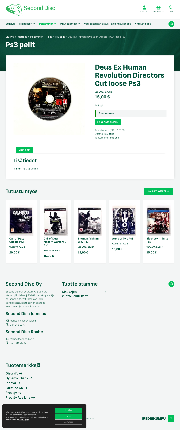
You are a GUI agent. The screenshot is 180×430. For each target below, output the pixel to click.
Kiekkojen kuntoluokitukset (75, 294)
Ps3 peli (114, 137)
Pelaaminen (46, 24)
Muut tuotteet (68, 24)
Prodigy (11, 393)
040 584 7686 (18, 343)
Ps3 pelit (60, 36)
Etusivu (10, 24)
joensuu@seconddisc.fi (23, 320)
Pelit (49, 36)
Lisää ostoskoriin (107, 122)
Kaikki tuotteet (157, 191)
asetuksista (24, 420)
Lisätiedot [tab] (25, 149)
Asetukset (68, 422)
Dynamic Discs (17, 378)
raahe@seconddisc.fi (22, 339)
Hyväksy (68, 410)
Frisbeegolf (25, 24)
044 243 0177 (17, 324)
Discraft (12, 373)
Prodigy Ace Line (18, 397)
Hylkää (68, 416)
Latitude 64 (14, 388)
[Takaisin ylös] (171, 418)
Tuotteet (22, 36)
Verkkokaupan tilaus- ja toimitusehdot (107, 24)
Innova (11, 383)
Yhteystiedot (143, 24)
